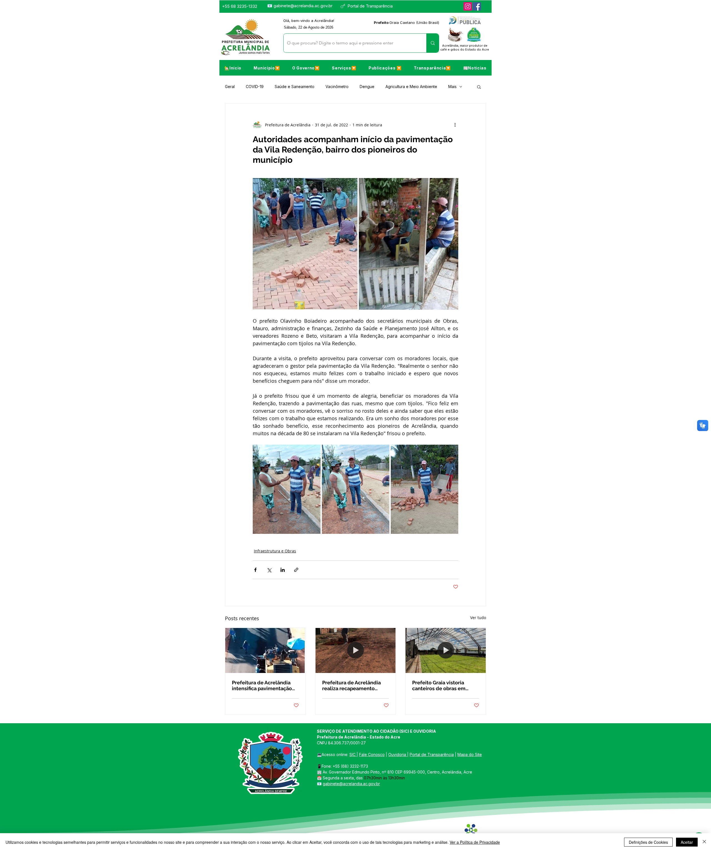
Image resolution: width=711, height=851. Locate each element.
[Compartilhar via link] (296, 569)
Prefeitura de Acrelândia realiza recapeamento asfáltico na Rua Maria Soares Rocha (351, 685)
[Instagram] (468, 6)
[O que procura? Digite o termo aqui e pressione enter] (432, 43)
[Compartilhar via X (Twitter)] (269, 569)
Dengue (367, 86)
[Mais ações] (455, 124)
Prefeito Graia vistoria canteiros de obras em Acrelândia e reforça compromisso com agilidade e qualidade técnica (438, 685)
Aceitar (687, 842)
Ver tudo (478, 617)
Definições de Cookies (648, 842)
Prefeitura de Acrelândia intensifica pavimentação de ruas (262, 685)
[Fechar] (704, 842)
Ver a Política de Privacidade (475, 842)
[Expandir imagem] (305, 244)
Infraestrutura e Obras (275, 551)
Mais (452, 86)
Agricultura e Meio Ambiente (411, 86)
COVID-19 (255, 86)
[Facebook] (477, 6)
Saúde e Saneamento (294, 86)
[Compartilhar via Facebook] (255, 569)
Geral (230, 86)
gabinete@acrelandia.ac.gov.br (303, 5)
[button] (267, 68)
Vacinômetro (337, 86)
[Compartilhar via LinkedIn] (282, 569)
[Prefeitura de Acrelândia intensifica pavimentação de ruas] (265, 650)
